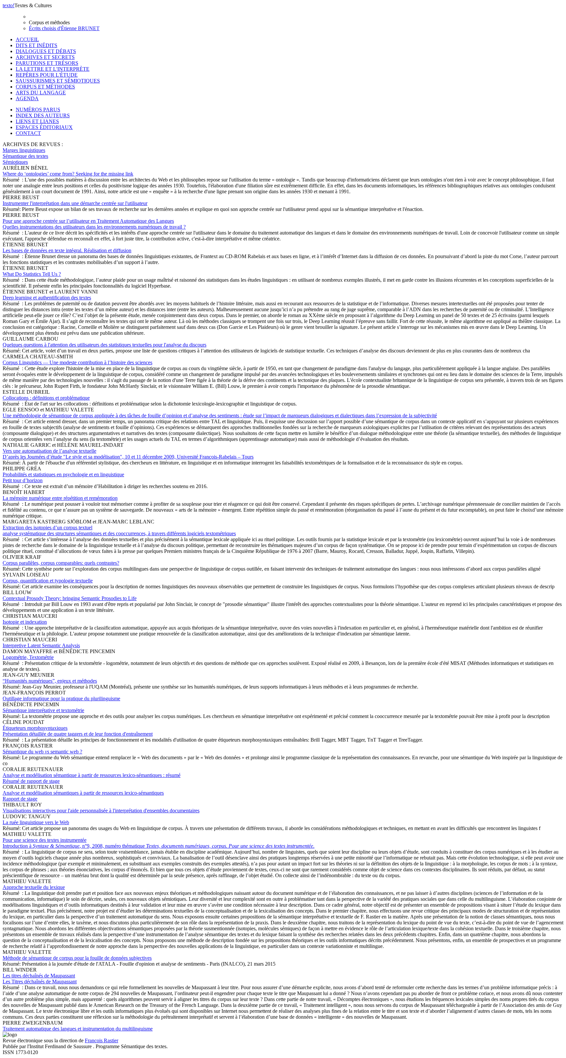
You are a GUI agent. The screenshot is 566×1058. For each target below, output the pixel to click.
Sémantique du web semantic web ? (42, 751)
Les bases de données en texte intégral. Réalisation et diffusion (67, 250)
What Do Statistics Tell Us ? (32, 274)
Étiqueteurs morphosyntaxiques (78, 731)
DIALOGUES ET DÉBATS (46, 51)
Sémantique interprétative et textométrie (43, 710)
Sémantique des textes (25, 156)
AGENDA (27, 98)
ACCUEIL (27, 39)
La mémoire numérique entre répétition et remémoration (60, 498)
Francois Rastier (101, 1040)
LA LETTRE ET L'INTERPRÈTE (52, 69)
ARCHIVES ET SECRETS (45, 57)
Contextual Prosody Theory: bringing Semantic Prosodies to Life (70, 598)
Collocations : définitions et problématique (46, 398)
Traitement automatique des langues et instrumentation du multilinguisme (78, 1028)
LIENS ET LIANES (37, 121)
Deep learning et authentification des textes (47, 297)
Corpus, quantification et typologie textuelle (48, 580)
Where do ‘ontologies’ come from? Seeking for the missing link (68, 174)
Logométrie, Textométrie (28, 657)
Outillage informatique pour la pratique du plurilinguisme (61, 698)
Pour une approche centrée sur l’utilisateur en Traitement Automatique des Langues (94, 224)
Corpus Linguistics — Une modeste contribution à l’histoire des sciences (77, 362)
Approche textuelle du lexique (34, 887)
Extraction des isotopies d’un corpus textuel (119, 530)
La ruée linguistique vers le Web (36, 822)
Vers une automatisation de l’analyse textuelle (128, 454)
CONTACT (28, 133)
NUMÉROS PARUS (38, 109)
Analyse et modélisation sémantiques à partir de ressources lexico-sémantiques (83, 796)
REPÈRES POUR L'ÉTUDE (47, 75)
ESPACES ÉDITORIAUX (44, 127)
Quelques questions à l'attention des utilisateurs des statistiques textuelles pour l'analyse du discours (104, 345)
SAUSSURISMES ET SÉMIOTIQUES (58, 81)
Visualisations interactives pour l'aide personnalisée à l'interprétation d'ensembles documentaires (101, 810)
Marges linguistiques (24, 150)
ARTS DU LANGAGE (41, 92)
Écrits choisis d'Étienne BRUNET (64, 28)
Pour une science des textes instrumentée (158, 843)
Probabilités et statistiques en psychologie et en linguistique (63, 477)
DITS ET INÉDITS (36, 45)
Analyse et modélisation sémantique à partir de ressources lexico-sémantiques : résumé (91, 778)
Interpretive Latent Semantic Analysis (41, 645)
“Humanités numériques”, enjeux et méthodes (50, 681)
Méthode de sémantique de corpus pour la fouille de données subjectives (77, 958)
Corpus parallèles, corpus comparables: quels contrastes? (61, 563)
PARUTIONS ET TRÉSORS (47, 63)
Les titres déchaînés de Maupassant (40, 978)
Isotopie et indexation (25, 622)
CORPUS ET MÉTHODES (45, 86)
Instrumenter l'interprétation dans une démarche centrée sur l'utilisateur (75, 203)
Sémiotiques (15, 162)
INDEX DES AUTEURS (43, 115)
